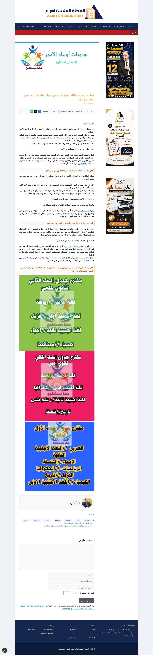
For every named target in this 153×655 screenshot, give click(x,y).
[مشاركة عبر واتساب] (31, 111)
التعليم (93, 26)
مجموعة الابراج (28, 26)
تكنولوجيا (70, 26)
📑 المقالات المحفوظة (50, 111)
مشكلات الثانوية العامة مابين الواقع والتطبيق (77, 523)
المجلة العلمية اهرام (82, 649)
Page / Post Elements (46, 633)
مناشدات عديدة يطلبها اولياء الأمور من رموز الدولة (65, 171)
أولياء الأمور (82, 164)
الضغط (68, 520)
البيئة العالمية (105, 26)
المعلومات (36, 520)
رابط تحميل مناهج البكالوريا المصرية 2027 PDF (66, 223)
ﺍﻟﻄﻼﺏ (47, 520)
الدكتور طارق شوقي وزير (74, 246)
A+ (87, 111)
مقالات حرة (72, 633)
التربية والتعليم (84, 211)
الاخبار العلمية (119, 26)
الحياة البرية (82, 26)
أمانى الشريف (74, 503)
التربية (87, 520)
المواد (25, 520)
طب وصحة (59, 26)
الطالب (57, 520)
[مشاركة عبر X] (35, 111)
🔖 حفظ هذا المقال (67, 111)
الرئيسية (131, 26)
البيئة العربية (72, 637)
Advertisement (49, 629)
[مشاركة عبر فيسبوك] (39, 111)
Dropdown (31, 629)
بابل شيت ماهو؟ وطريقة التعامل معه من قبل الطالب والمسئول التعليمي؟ (68, 526)
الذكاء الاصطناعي (44, 26)
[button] (18, 26)
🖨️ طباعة (79, 111)
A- (91, 111)
